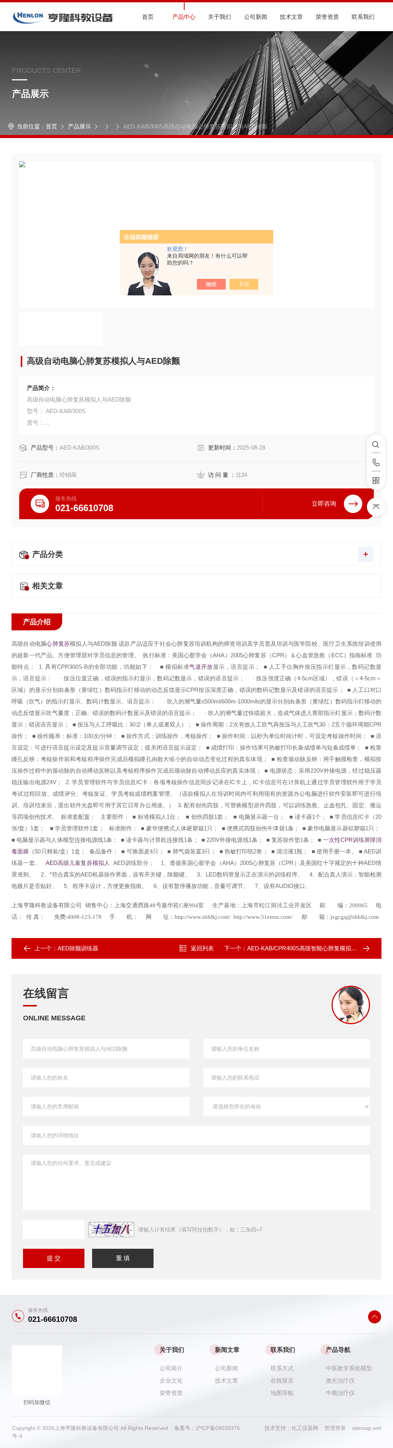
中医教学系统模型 (349, 1368)
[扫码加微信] (376, 481)
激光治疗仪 (340, 1380)
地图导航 (282, 1393)
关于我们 (219, 16)
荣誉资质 (327, 16)
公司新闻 (255, 16)
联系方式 (282, 1368)
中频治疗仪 (340, 1393)
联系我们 (363, 16)
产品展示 (79, 126)
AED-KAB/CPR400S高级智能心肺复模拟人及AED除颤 (316, 948)
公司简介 (171, 1368)
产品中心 (183, 16)
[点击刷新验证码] (111, 1229)
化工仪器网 (307, 1428)
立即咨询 (324, 503)
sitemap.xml (366, 1428)
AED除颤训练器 (78, 948)
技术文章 (291, 16)
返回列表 (202, 948)
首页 (148, 16)
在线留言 (282, 1380)
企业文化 (171, 1380)
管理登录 (335, 1428)
